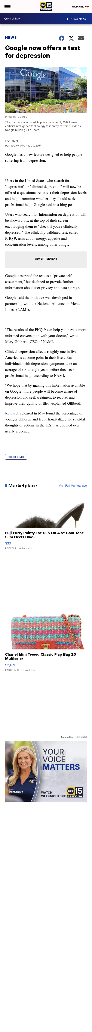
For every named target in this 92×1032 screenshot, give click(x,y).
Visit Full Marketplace (73, 485)
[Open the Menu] (7, 6)
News (11, 37)
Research (12, 413)
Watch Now (79, 6)
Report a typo (16, 456)
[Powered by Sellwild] (80, 737)
